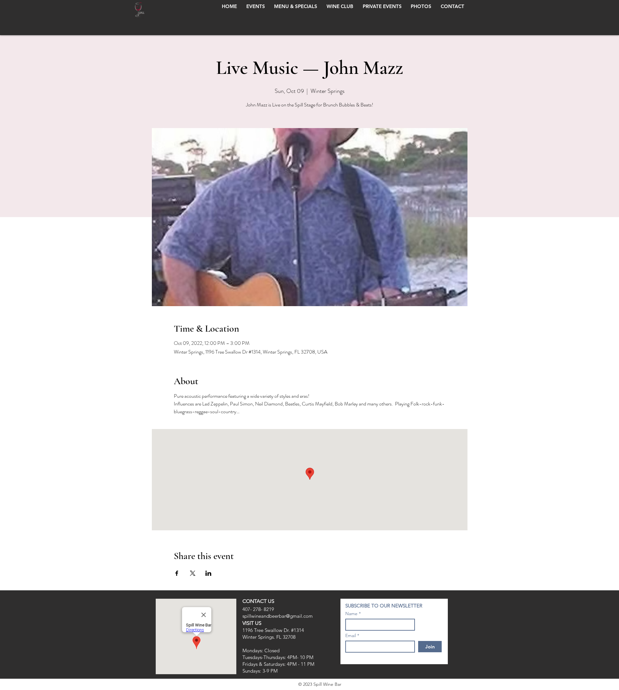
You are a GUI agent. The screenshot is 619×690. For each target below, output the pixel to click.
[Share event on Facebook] (177, 573)
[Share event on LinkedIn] (208, 573)
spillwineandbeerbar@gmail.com (277, 616)
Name (351, 613)
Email (350, 635)
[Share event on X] (193, 573)
